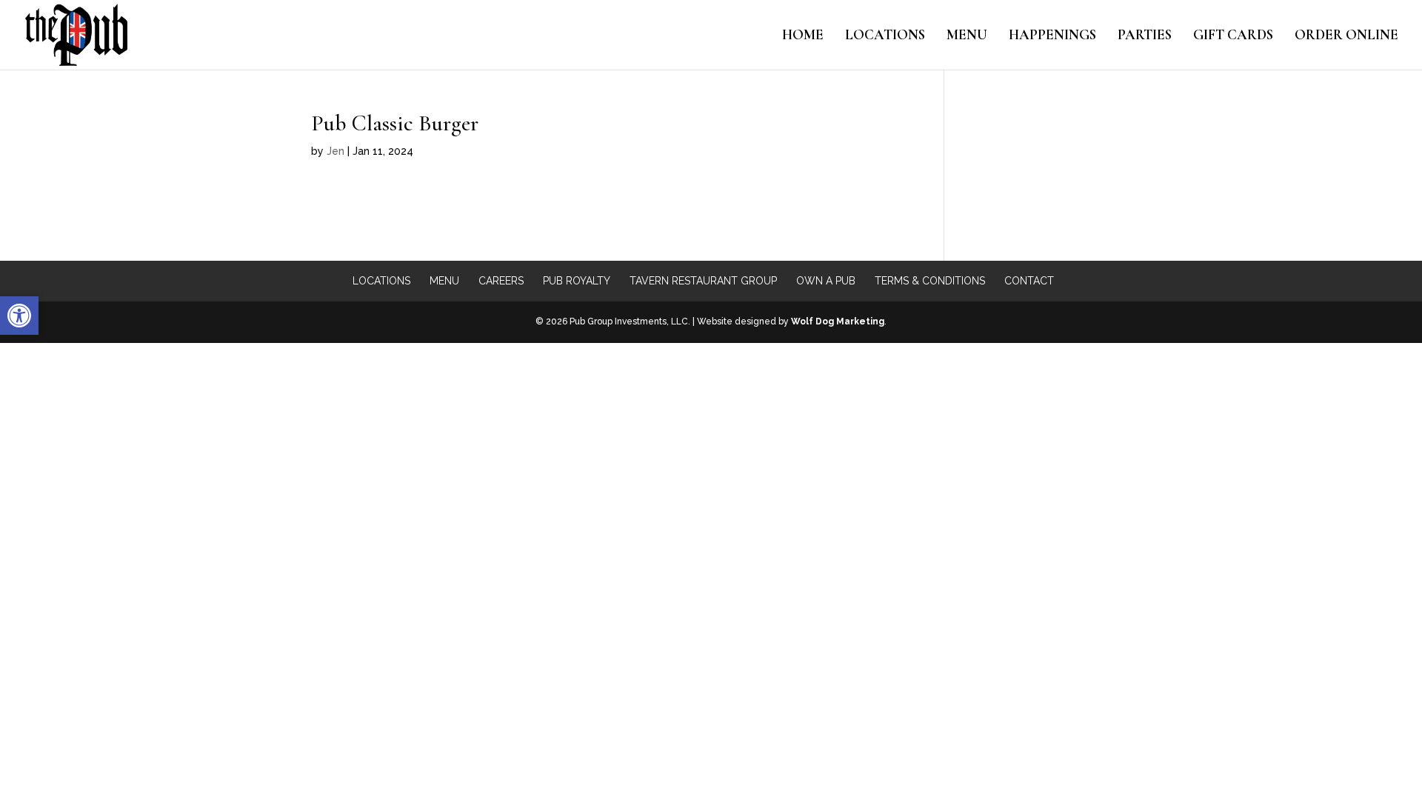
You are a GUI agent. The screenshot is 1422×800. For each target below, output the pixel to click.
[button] (19, 315)
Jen (335, 151)
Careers (501, 281)
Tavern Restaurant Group (703, 281)
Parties (1145, 36)
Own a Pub (825, 281)
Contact (1029, 281)
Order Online (1346, 36)
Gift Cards (1233, 36)
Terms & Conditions (930, 281)
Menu (967, 36)
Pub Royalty (576, 281)
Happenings (1052, 36)
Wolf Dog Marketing (837, 321)
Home (803, 36)
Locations (885, 36)
